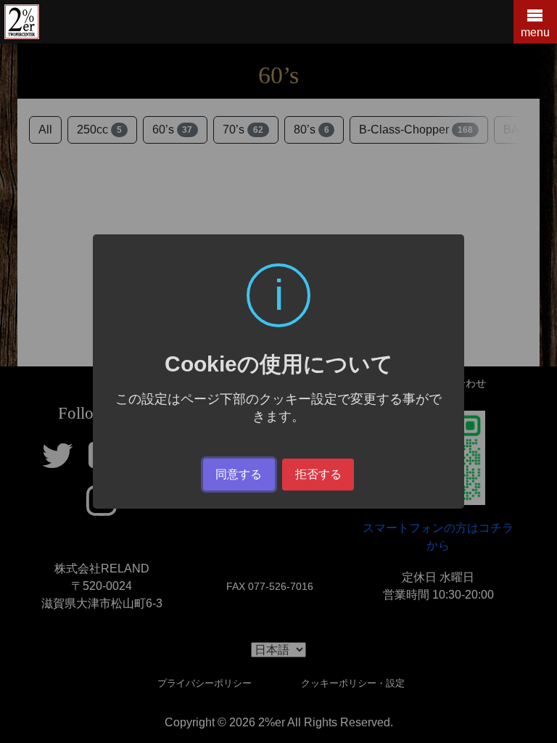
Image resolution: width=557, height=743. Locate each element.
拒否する (318, 474)
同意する (238, 474)
